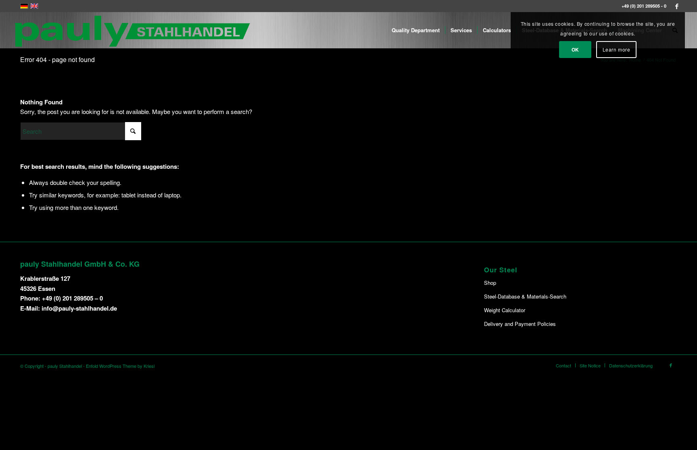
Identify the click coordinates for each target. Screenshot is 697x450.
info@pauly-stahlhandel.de (79, 308)
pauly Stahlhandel (65, 366)
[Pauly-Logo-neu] (133, 30)
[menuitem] (415, 30)
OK (575, 49)
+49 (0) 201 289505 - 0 (644, 6)
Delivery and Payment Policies (520, 324)
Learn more (616, 49)
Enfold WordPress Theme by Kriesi (120, 366)
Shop (490, 282)
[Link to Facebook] (677, 6)
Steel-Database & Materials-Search (525, 296)
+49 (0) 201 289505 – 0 (72, 298)
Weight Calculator (504, 310)
